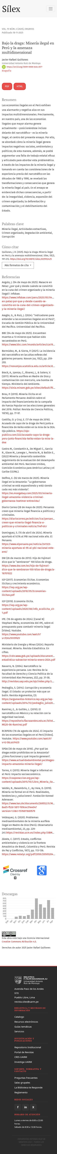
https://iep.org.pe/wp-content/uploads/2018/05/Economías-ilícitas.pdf (24, 591)
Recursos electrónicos (26, 1021)
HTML (20, 86)
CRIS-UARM (20, 1057)
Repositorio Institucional (27, 1047)
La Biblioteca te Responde (28, 1087)
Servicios (19, 1031)
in (25, 1107)
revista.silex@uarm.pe (26, 1001)
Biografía (6, 70)
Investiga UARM (23, 1061)
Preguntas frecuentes (26, 1077)
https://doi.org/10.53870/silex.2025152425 (31, 259)
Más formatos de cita (17, 265)
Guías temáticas (23, 1026)
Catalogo (19, 1016)
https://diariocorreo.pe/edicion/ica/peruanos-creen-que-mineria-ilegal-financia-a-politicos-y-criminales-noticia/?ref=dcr (29, 522)
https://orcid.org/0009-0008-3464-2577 (24, 67)
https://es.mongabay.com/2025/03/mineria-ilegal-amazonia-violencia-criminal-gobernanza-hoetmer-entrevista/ (27, 497)
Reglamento (21, 1092)
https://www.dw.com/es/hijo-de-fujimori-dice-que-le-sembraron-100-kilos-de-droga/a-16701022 (28, 569)
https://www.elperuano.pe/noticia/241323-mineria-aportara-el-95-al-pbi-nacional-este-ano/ (28, 548)
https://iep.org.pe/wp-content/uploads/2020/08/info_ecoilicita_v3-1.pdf (28, 609)
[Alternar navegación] (50, 9)
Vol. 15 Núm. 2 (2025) (13, 29)
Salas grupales (22, 1082)
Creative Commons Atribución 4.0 (19, 941)
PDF (7, 86)
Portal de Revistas (24, 1052)
